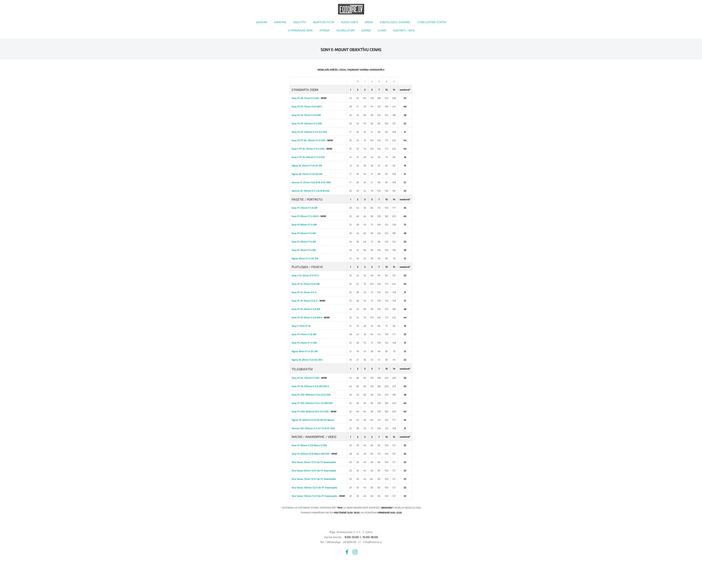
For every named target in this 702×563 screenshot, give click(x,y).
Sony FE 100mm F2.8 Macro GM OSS (310, 453)
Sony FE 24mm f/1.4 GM (304, 342)
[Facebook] (347, 552)
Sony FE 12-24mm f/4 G (304, 292)
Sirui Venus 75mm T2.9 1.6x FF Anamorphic (314, 478)
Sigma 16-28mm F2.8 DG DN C (307, 359)
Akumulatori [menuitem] (345, 30)
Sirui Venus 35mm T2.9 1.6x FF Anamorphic (314, 462)
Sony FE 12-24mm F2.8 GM (306, 283)
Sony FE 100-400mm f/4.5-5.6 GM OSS (312, 403)
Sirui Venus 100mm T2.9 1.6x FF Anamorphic (314, 487)
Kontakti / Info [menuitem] (403, 30)
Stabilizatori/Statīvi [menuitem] (431, 22)
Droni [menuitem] (369, 22)
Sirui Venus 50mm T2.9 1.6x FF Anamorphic (314, 470)
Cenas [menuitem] (382, 30)
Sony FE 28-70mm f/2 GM (305, 98)
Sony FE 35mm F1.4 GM (304, 249)
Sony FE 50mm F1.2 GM (304, 233)
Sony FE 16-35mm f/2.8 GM (306, 309)
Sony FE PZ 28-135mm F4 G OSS (308, 140)
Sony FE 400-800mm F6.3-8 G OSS (310, 411)
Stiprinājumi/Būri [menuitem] (300, 30)
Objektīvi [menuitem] (299, 22)
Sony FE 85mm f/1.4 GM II (305, 216)
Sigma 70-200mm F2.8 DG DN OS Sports (313, 419)
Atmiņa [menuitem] (324, 30)
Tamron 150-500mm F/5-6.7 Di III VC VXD (313, 428)
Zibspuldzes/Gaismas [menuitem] (395, 22)
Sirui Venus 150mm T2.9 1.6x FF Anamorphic (314, 495)
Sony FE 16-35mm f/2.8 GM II (307, 317)
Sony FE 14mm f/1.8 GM (304, 334)
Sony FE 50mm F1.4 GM (304, 241)
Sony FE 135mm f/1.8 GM (304, 207)
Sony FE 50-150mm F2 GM (305, 377)
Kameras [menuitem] (280, 22)
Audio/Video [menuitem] (349, 22)
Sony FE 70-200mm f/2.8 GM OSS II (310, 386)
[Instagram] (355, 552)
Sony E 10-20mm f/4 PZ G (305, 275)
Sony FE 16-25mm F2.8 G (304, 300)
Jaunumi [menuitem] (261, 22)
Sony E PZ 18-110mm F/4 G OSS (308, 148)
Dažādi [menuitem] (366, 30)
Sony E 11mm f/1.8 (301, 325)
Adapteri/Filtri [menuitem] (323, 22)
